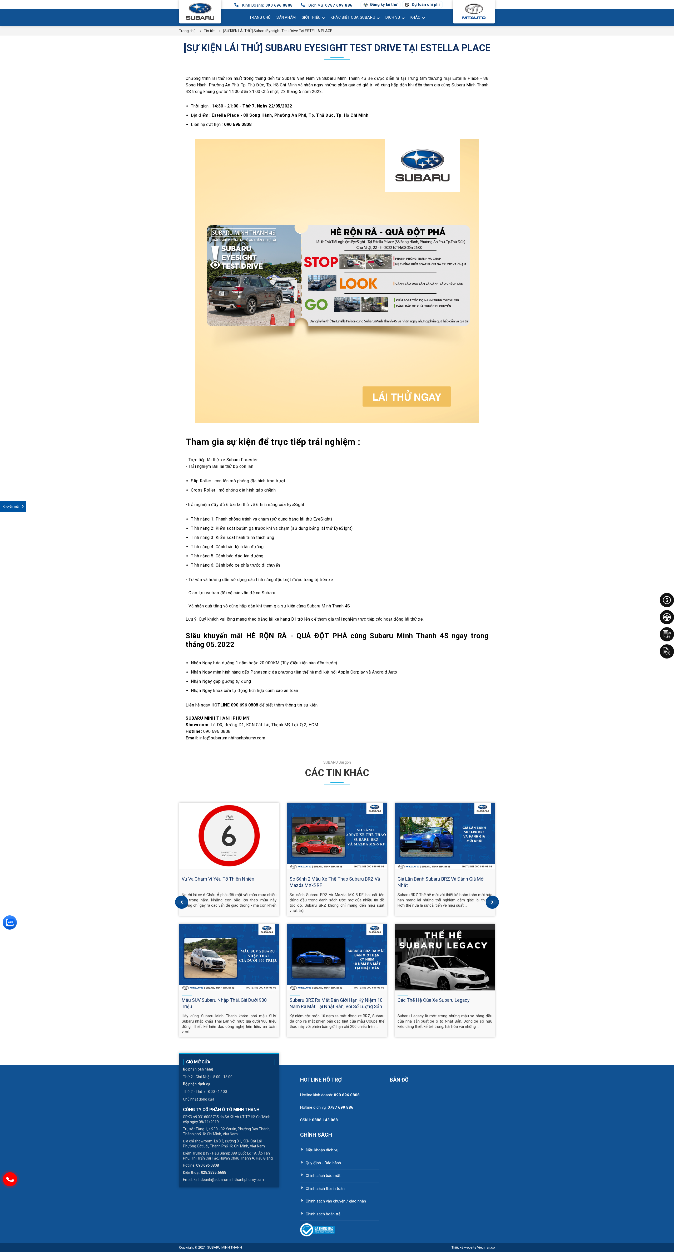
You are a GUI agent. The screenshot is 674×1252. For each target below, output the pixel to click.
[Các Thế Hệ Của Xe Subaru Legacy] (445, 957)
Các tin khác (337, 772)
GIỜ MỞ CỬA (198, 1061)
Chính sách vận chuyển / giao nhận (336, 1201)
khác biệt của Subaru (353, 17)
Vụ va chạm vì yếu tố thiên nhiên (218, 879)
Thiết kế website (464, 1247)
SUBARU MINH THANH (224, 1247)
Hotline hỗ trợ (321, 1080)
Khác (415, 17)
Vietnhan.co (473, 1247)
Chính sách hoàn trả (323, 1214)
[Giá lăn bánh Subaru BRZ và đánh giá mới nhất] (445, 836)
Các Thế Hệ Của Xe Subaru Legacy (434, 1000)
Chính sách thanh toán (325, 1188)
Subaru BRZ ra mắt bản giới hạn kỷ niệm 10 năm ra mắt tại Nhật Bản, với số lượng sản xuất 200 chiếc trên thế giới (336, 1006)
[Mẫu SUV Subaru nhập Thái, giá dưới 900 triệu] (229, 957)
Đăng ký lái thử (383, 5)
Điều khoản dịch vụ (322, 1150)
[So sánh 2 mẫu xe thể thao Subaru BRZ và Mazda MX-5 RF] (337, 836)
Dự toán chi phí (426, 5)
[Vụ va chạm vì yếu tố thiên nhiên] (229, 836)
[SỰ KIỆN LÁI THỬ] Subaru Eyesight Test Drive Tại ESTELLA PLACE (337, 47)
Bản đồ (399, 1080)
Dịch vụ (392, 17)
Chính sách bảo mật (323, 1175)
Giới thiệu (311, 17)
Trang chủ (260, 17)
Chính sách (316, 1135)
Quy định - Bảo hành (323, 1163)
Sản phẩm (286, 17)
